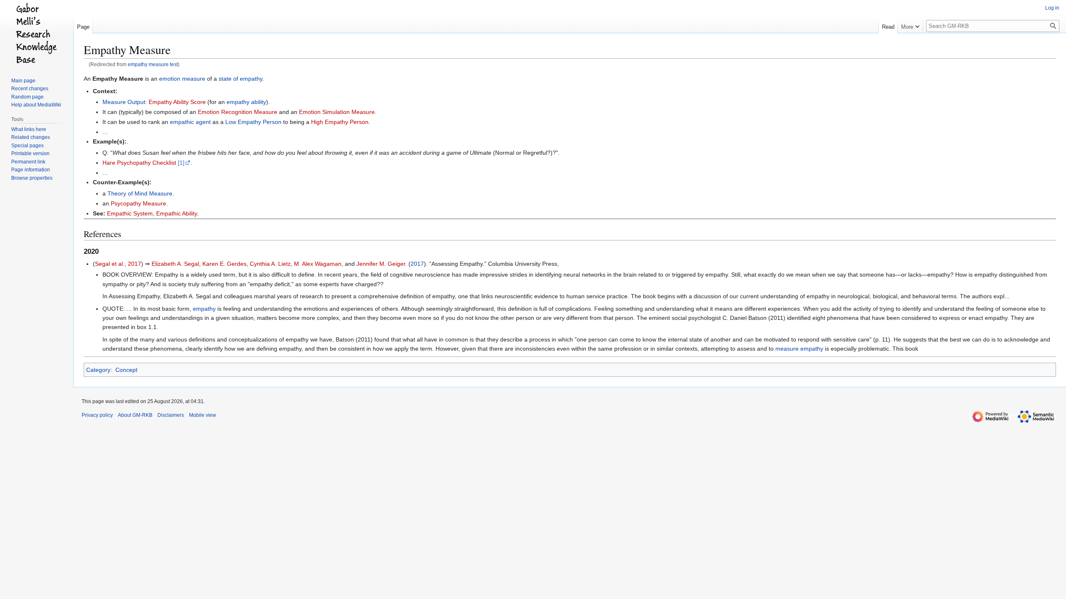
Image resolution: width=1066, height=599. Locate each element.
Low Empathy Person (253, 122)
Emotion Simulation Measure (337, 112)
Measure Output (123, 102)
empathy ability (246, 102)
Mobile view (202, 415)
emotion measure (182, 78)
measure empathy (799, 348)
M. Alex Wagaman (317, 263)
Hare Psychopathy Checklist (139, 162)
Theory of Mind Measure (139, 193)
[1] (181, 162)
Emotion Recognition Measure (237, 112)
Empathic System (130, 213)
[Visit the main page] (36, 33)
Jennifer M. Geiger (380, 263)
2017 (417, 263)
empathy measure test (153, 64)
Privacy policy (97, 415)
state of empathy (240, 78)
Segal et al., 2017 (118, 263)
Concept (126, 369)
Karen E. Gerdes (224, 263)
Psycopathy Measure (138, 203)
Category (98, 369)
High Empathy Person (340, 122)
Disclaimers (170, 415)
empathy (204, 308)
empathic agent (190, 122)
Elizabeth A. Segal (175, 263)
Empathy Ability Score (177, 102)
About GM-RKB (135, 415)
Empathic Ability (176, 213)
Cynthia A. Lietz (270, 263)
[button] (910, 25)
